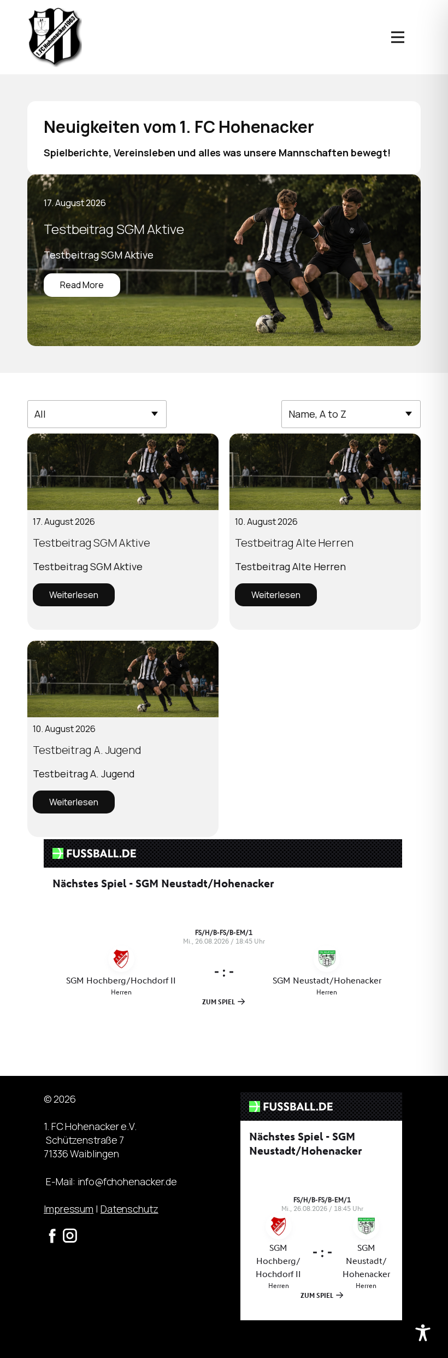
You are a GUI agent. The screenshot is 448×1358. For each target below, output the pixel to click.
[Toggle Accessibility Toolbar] (423, 1333)
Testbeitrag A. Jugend (87, 749)
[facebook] (52, 1235)
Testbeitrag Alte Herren (294, 542)
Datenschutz (129, 1208)
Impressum (68, 1208)
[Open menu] (397, 37)
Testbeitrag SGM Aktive (114, 229)
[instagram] (70, 1235)
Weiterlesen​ (73, 595)
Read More (82, 285)
